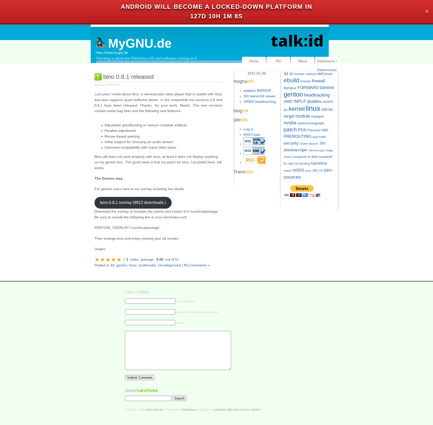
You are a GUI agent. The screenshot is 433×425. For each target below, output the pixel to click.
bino (135, 94)
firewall (318, 81)
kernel (297, 108)
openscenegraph (310, 123)
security (291, 143)
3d (112, 265)
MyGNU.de (140, 43)
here (211, 162)
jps (286, 110)
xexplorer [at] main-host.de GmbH (237, 409)
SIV (278, 61)
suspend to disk (305, 157)
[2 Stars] (102, 259)
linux (133, 265)
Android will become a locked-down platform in (216, 6)
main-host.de (154, 409)
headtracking (317, 95)
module (302, 116)
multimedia (147, 265)
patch (290, 129)
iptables (314, 101)
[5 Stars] (119, 259)
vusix (308, 170)
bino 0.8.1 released (128, 76)
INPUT (299, 101)
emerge (305, 81)
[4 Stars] (113, 259)
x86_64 (317, 170)
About (302, 61)
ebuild (291, 80)
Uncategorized (169, 265)
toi (296, 163)
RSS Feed (252, 135)
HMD (288, 101)
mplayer (317, 116)
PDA (302, 130)
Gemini (327, 87)
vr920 (298, 170)
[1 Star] (96, 259)
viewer (288, 170)
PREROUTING (297, 136)
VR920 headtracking (260, 102)
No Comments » (197, 265)
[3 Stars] (108, 259)
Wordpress (189, 409)
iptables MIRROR (257, 91)
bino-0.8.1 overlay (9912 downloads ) (133, 202)
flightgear (290, 88)
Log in (248, 129)
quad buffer (319, 136)
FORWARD (308, 87)
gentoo (121, 265)
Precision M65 (317, 130)
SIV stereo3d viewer (259, 96)
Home (254, 61)
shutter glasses (309, 143)
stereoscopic (296, 150)
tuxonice (319, 163)
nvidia (290, 122)
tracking (304, 163)
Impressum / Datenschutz (327, 65)
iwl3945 (327, 102)
